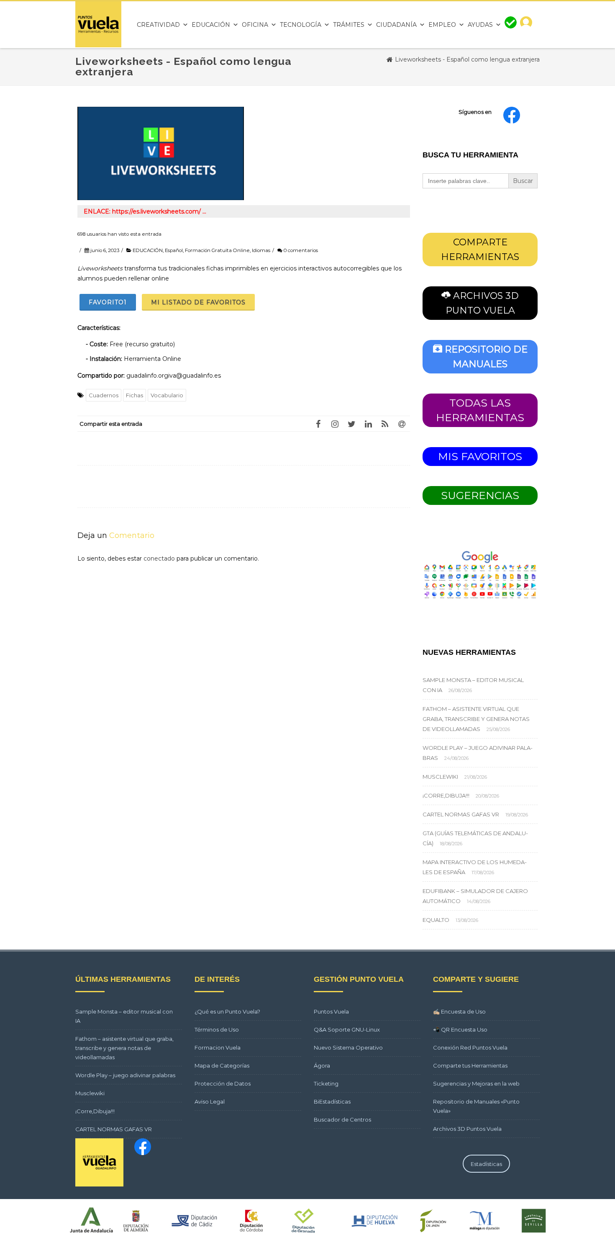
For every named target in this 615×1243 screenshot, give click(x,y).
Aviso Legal (210, 1101)
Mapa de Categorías (222, 1065)
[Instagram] (334, 423)
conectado (159, 558)
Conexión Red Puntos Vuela (470, 1047)
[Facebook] (318, 423)
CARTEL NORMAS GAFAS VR (461, 814)
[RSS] (385, 423)
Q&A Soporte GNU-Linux (347, 1029)
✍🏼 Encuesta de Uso (459, 1011)
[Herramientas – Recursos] (98, 45)
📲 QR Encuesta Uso (460, 1029)
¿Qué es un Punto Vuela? (227, 1011)
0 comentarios (301, 250)
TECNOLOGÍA (300, 24)
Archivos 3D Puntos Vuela (467, 1128)
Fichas (134, 395)
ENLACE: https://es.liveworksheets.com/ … (145, 211)
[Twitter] (351, 423)
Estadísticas (486, 1164)
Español (174, 250)
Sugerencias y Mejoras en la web (476, 1083)
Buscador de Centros (342, 1119)
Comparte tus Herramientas (470, 1065)
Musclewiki (440, 776)
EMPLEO (442, 24)
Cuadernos (103, 395)
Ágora (322, 1065)
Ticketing (326, 1083)
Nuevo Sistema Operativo (348, 1047)
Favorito (108, 302)
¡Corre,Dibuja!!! (446, 795)
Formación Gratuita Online (217, 250)
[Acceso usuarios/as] (526, 24)
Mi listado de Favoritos (198, 302)
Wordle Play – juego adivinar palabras (125, 1075)
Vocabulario (167, 395)
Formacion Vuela (218, 1047)
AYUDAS (480, 24)
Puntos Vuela (331, 1011)
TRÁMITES (348, 24)
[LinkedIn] (368, 423)
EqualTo (436, 919)
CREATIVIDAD (158, 24)
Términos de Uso (217, 1029)
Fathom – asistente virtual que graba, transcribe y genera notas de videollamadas (476, 718)
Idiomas (261, 250)
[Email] (401, 423)
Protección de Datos (223, 1083)
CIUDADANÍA (396, 24)
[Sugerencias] (510, 24)
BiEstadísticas (332, 1101)
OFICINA (255, 24)
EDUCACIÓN (211, 24)
